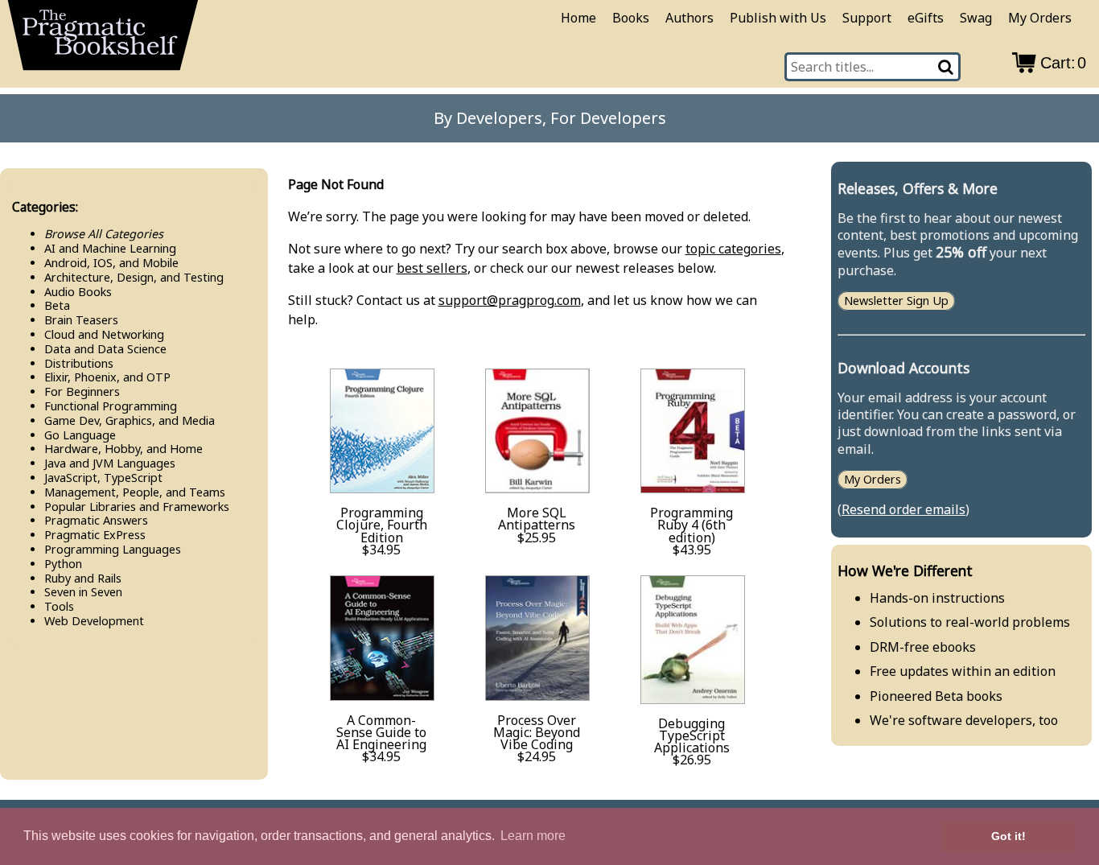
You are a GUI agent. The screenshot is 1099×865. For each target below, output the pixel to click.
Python (63, 563)
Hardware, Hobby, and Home (123, 448)
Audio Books (78, 291)
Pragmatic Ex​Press (95, 534)
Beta (57, 305)
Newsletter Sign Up (896, 300)
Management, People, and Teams (134, 492)
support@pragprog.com (509, 300)
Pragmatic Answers (96, 520)
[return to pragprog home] (103, 40)
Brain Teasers (81, 319)
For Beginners (82, 391)
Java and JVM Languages (109, 463)
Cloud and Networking (104, 334)
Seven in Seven (83, 591)
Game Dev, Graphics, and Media (129, 420)
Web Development (94, 620)
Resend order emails (903, 509)
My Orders (1040, 18)
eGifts (926, 18)
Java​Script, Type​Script (103, 477)
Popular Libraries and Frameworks (136, 506)
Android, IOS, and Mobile (111, 262)
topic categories (733, 248)
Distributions (78, 363)
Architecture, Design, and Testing (134, 277)
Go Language (80, 435)
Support (866, 18)
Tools (59, 606)
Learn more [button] (533, 835)
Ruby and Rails (82, 578)
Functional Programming (110, 406)
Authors (689, 18)
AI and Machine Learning (110, 248)
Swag (976, 18)
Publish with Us (778, 18)
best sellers (432, 268)
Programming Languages (112, 549)
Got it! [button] (1008, 836)
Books (630, 18)
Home (578, 18)
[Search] (946, 66)
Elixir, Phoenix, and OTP (107, 377)
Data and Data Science (105, 348)
